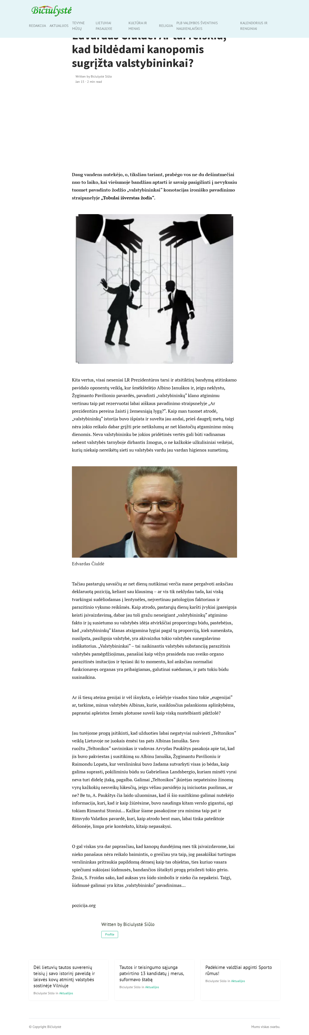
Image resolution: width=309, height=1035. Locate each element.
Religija (166, 25)
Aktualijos (59, 25)
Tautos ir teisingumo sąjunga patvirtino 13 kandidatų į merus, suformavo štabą (151, 973)
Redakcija (37, 25)
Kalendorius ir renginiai (254, 26)
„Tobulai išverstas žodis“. (128, 198)
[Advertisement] (154, 126)
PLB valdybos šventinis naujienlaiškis (197, 26)
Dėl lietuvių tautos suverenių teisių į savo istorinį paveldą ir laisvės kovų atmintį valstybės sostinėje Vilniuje (64, 976)
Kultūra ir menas (137, 26)
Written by (94, 76)
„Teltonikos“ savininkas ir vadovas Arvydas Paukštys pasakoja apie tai (155, 748)
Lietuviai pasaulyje (104, 26)
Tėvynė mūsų (78, 26)
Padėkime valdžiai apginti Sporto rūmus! (238, 970)
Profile (109, 934)
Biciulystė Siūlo (44, 993)
